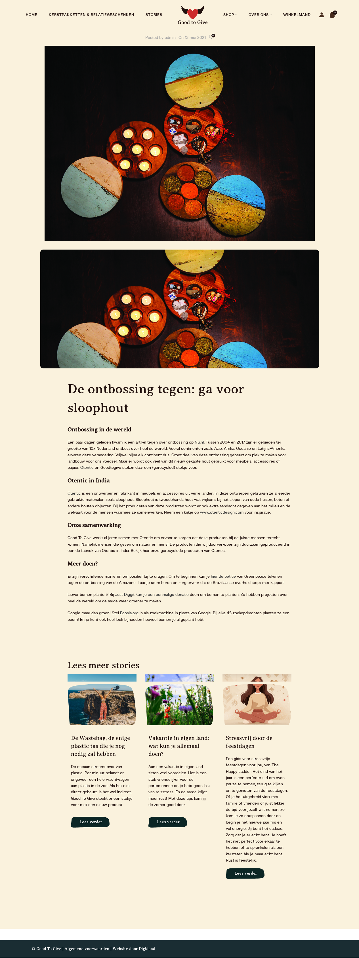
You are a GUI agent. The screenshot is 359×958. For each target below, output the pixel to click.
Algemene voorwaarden (87, 949)
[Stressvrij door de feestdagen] (256, 779)
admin (170, 38)
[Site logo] (193, 15)
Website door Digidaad (134, 949)
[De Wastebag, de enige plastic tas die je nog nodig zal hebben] (102, 754)
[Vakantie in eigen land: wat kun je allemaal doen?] (179, 754)
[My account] (321, 15)
